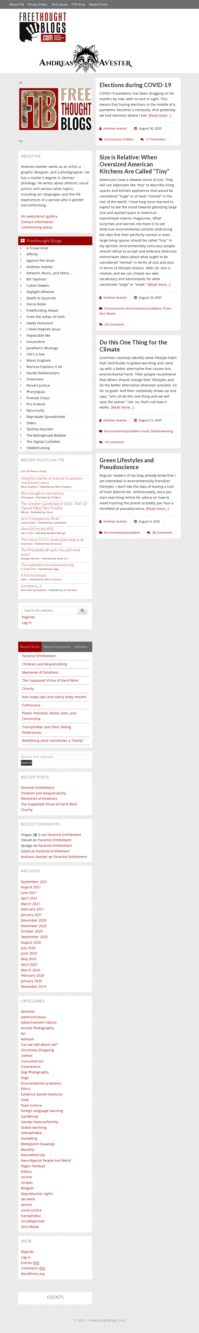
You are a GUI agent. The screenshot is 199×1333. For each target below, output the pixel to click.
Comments (33, 1268)
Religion (27, 1188)
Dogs (25, 1077)
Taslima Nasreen (39, 429)
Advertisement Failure (39, 1022)
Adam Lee (62, 558)
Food (25, 1099)
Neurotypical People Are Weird (46, 1160)
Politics (26, 1171)
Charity (28, 688)
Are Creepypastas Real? (40, 518)
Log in (27, 622)
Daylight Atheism (40, 291)
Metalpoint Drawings (38, 1144)
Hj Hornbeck (70, 590)
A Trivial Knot (37, 248)
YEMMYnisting (38, 448)
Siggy (56, 569)
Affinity (32, 254)
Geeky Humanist (39, 323)
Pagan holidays (33, 1166)
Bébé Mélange (58, 533)
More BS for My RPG (37, 529)
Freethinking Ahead (42, 310)
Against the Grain (40, 260)
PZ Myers (56, 497)
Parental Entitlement (39, 656)
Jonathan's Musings (42, 348)
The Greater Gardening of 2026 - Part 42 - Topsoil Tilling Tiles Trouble (55, 505)
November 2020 (34, 926)
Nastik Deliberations (42, 373)
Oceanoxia (34, 379)
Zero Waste (30, 1226)
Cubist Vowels (37, 285)
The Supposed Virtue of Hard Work (50, 680)
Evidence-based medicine (42, 1094)
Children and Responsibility (44, 664)
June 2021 (29, 892)
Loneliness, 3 (31, 586)
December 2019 (33, 986)
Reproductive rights (37, 1193)
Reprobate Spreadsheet (45, 416)
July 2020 (28, 948)
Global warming (34, 1127)
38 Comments (162, 532)
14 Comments (114, 442)
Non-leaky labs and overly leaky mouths (54, 697)
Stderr (31, 423)
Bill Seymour (36, 279)
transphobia (31, 1215)
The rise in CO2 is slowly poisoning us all (52, 539)
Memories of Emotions (40, 672)
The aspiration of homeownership (47, 565)
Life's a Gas (35, 354)
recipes (27, 1182)
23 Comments (114, 324)
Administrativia (33, 1017)
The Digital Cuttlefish (43, 441)
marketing (29, 1138)
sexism (26, 1204)
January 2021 (31, 914)
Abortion (28, 1011)
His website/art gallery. (39, 216)
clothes (27, 1055)
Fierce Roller (36, 304)
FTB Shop (78, 4)
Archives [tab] (81, 647)
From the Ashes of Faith (45, 316)
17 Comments (156, 139)
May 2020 (28, 959)
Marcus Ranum (53, 579)
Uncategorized (32, 1221)
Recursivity (35, 410)
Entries (30, 1262)
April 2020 (29, 964)
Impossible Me (38, 335)
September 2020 (34, 936)
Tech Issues (59, 4)
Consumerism (32, 1061)
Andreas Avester (39, 266)
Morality (27, 1149)
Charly (49, 512)
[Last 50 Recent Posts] (34, 471)
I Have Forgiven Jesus (43, 329)
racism (26, 1177)
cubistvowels (60, 522)
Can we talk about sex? (39, 1044)
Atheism (27, 1039)
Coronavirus (31, 1066)
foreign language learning (42, 1110)
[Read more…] (160, 115)
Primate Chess (38, 398)
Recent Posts (98, 4)
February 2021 (32, 909)
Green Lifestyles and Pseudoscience (127, 464)
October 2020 (32, 931)
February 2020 (32, 975)
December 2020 (33, 920)
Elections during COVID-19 (135, 84)
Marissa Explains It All (44, 366)
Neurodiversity (33, 1155)
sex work (28, 1199)
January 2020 (31, 981)
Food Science (31, 1105)
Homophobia (31, 1132)
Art (23, 1033)
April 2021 (29, 898)
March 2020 (30, 970)
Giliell (25, 851)
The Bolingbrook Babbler (46, 435)
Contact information (37, 222)
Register (28, 617)
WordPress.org (33, 1273)
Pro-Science (35, 404)
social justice (31, 1210)
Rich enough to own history (42, 493)
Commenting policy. (37, 227)
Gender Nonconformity (39, 1122)
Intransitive (35, 341)
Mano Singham (38, 360)
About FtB (16, 4)
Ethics (26, 1088)
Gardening (29, 1116)
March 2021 (30, 903)
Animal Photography (37, 1028)
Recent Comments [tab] (57, 647)
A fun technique (33, 575)
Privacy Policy (37, 4)
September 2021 (34, 881)
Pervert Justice (38, 385)
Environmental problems (41, 1083)
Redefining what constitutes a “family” (53, 740)
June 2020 (29, 953)
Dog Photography (35, 1072)
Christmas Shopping (37, 1050)
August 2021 (31, 887)
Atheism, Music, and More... (49, 273)
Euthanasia (31, 705)
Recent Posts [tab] (30, 647)
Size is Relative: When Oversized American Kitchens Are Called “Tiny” (134, 164)
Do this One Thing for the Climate (133, 346)
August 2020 (31, 942)
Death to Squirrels (41, 298)
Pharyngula (35, 391)
